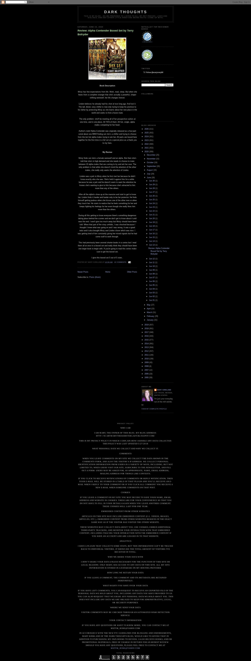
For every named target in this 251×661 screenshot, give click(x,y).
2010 (147, 359)
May (149, 305)
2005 (147, 377)
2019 (147, 325)
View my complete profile (154, 409)
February (151, 316)
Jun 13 (152, 245)
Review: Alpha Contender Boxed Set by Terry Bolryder (105, 32)
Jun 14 (152, 241)
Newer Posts (83, 272)
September (152, 166)
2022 (147, 144)
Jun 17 (152, 230)
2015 (147, 340)
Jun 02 (152, 296)
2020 (147, 151)
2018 (147, 328)
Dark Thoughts (125, 12)
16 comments (120, 262)
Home (107, 272)
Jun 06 (152, 281)
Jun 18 (152, 226)
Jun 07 (152, 277)
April (149, 308)
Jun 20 (152, 218)
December (151, 155)
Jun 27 (152, 192)
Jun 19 (152, 222)
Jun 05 (152, 285)
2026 (147, 129)
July (149, 174)
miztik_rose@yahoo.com (125, 648)
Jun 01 (152, 300)
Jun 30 (152, 181)
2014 (147, 343)
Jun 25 (152, 200)
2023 (147, 140)
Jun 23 (152, 207)
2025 (147, 133)
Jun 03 (152, 293)
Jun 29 (152, 184)
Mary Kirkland (164, 390)
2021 (147, 148)
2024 (147, 136)
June (149, 177)
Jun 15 (152, 237)
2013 (147, 347)
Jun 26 (152, 196)
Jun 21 (152, 215)
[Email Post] (129, 262)
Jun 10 (152, 266)
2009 (147, 362)
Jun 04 (152, 289)
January (150, 320)
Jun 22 (152, 211)
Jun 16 (152, 233)
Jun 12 (152, 259)
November (151, 159)
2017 (147, 332)
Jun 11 (152, 262)
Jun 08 (152, 274)
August (150, 170)
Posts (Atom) (95, 277)
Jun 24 (152, 203)
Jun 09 (152, 270)
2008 (147, 366)
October (150, 162)
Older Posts (132, 272)
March (150, 312)
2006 (147, 374)
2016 (147, 336)
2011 (147, 355)
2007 (147, 370)
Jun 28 (152, 188)
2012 (147, 351)
